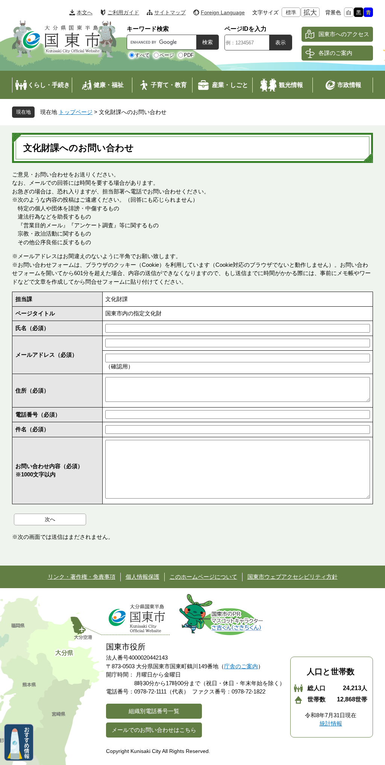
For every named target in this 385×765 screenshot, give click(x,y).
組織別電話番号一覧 (154, 711)
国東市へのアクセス (343, 34)
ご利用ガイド (123, 12)
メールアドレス (46, 354)
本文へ (84, 12)
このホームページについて (203, 576)
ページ (166, 55)
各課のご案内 (335, 53)
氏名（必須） (32, 328)
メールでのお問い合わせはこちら (154, 730)
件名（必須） (32, 429)
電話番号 (38, 414)
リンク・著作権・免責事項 (81, 576)
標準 (291, 12)
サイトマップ (170, 12)
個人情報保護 (142, 576)
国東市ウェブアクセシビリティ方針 (292, 576)
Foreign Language (223, 12)
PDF (189, 55)
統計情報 (331, 723)
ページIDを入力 (245, 29)
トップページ (75, 112)
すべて (142, 55)
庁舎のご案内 (241, 666)
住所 (32, 390)
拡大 (310, 12)
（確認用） (119, 366)
